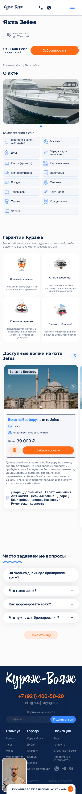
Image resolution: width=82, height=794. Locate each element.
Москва (32, 762)
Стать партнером (64, 750)
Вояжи (10, 738)
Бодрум (32, 756)
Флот (9, 744)
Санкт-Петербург (38, 768)
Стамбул (32, 750)
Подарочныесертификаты (62, 758)
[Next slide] (73, 102)
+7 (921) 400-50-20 (41, 696)
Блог (56, 738)
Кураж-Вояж (35, 738)
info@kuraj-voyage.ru (40, 703)
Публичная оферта (60, 781)
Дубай (31, 744)
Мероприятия (14, 756)
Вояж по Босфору (22, 420)
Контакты (59, 744)
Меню (9, 750)
